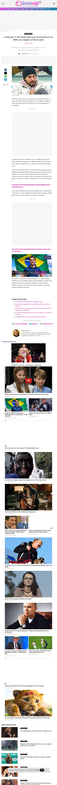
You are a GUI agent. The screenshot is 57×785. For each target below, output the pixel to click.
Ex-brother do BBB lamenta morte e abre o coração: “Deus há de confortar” (33, 313)
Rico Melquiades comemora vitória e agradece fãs (35, 731)
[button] (50, 4)
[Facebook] (5, 69)
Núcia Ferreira (24, 53)
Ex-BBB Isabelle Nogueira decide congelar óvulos (29, 301)
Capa (2, 31)
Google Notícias (47, 324)
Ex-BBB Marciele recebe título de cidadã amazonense (30, 317)
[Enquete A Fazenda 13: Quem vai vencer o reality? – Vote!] (9, 758)
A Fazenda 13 (6, 31)
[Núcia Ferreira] (19, 53)
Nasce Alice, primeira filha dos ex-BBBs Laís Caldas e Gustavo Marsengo (32, 305)
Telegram (35, 324)
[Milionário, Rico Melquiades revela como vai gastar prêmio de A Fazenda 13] (9, 745)
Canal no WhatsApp (20, 324)
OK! (42, 770)
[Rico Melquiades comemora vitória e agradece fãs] (9, 732)
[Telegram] (5, 79)
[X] (5, 73)
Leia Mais (37, 770)
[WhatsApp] (5, 76)
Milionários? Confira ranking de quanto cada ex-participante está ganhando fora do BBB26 (33, 309)
